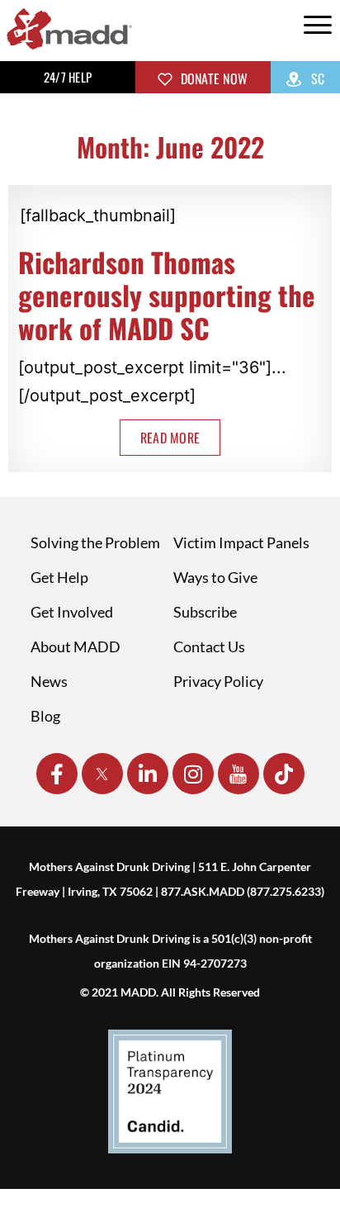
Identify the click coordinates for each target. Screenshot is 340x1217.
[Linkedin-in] (147, 773)
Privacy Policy (218, 681)
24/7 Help (68, 76)
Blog (45, 716)
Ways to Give (215, 577)
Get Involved (72, 612)
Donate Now (212, 78)
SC (316, 78)
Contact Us (209, 646)
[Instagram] (193, 773)
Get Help (59, 577)
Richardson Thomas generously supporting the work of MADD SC (166, 295)
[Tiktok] (284, 773)
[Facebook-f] (57, 773)
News (49, 681)
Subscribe (205, 612)
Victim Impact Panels (241, 542)
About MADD (75, 646)
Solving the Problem (95, 542)
